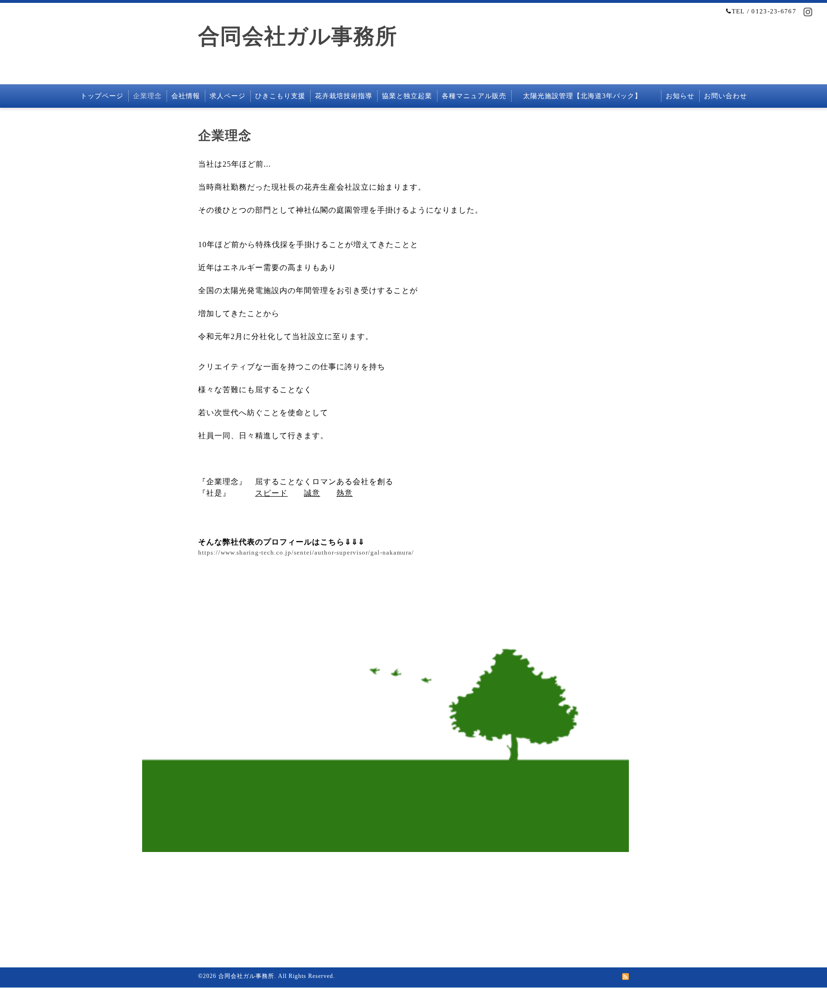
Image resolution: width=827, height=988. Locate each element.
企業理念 (147, 96)
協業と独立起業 (407, 96)
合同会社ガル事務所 (297, 36)
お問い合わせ (725, 96)
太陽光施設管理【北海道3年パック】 (586, 96)
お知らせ (680, 96)
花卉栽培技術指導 (343, 96)
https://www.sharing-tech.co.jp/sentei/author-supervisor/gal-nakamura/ (306, 552)
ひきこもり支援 (280, 96)
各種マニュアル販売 (474, 96)
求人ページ (228, 96)
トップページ (101, 96)
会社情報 (185, 96)
